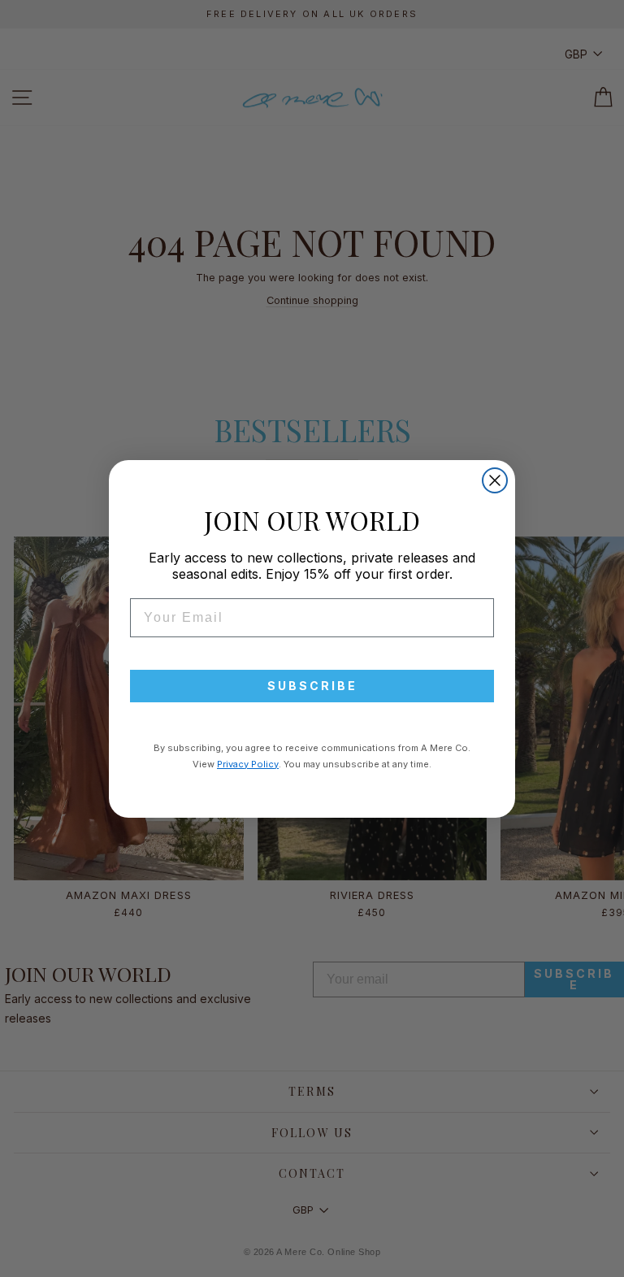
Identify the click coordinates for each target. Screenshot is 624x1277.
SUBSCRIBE (312, 686)
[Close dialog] (495, 480)
